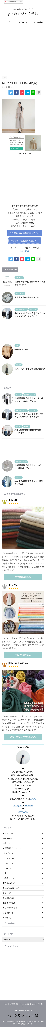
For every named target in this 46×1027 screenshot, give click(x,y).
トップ (7, 22)
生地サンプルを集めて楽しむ (27, 297)
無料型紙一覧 (23, 22)
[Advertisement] (23, 50)
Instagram (24, 251)
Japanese (11, 1)
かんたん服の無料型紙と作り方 (23, 1010)
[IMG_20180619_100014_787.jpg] (27, 92)
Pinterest (29, 805)
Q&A (33, 1004)
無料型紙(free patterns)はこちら (25, 233)
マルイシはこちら (23, 655)
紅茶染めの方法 (21, 349)
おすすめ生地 (38, 22)
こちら (33, 799)
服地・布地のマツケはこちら (23, 736)
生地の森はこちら (23, 577)
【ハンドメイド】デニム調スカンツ (30, 368)
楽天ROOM (23, 812)
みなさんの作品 (24, 1004)
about (5, 1004)
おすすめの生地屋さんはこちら (25, 241)
